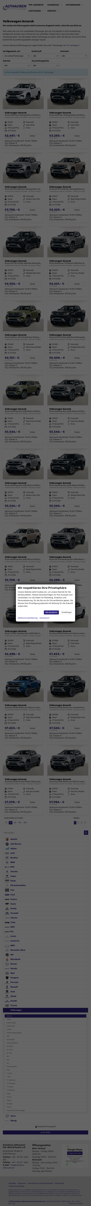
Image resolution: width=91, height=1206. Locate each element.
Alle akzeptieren (51, 612)
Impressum (44, 618)
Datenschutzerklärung (28, 618)
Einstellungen (67, 612)
